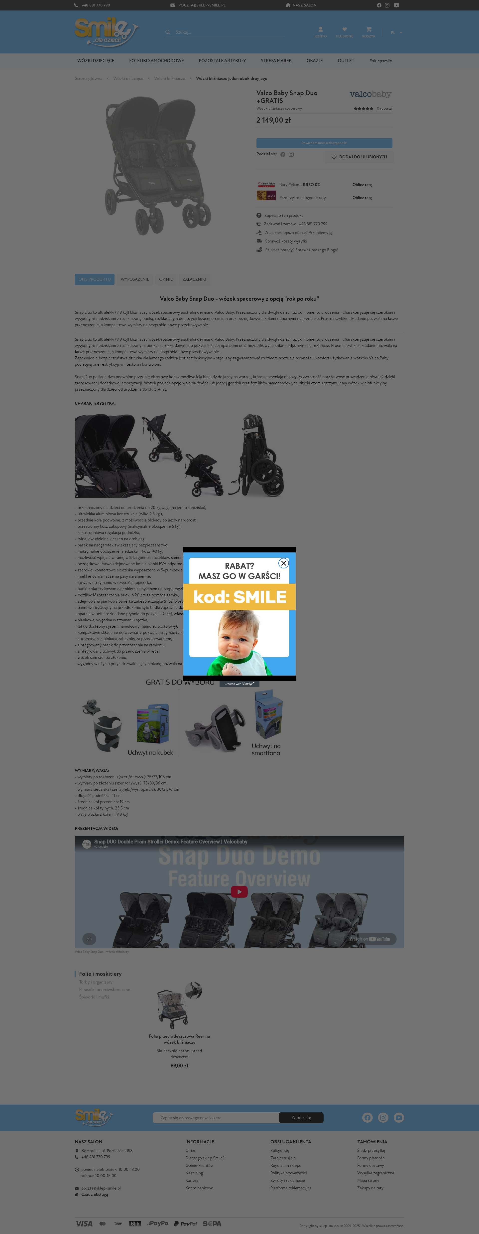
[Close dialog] (284, 563)
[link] (239, 614)
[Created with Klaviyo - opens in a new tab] (239, 684)
